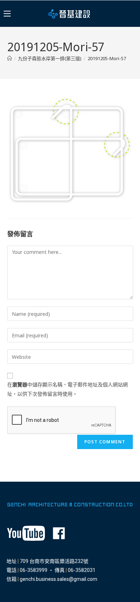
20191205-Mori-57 (107, 58)
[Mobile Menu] (7, 13)
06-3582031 (81, 570)
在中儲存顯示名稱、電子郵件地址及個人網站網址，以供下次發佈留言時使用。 (67, 389)
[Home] (9, 58)
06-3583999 (33, 570)
